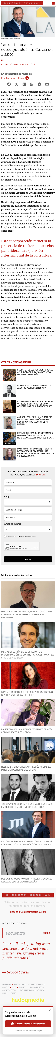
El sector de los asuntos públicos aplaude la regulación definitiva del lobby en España (35, 372)
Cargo (7, 496)
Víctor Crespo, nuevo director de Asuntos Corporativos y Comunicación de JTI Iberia (26, 843)
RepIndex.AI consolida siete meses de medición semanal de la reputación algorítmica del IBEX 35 (35, 435)
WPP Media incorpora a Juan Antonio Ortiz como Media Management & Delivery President (26, 614)
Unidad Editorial (37, 987)
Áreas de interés (12, 523)
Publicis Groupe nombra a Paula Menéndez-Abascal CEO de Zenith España (27, 880)
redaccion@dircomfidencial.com (28, 912)
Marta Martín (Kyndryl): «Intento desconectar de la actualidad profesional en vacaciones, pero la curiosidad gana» (35, 452)
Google (5, 987)
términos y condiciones (26, 536)
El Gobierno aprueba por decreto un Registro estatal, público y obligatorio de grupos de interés (35, 403)
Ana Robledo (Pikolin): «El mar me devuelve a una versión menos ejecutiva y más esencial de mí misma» (34, 420)
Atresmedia (19, 984)
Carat (13, 993)
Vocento (41, 990)
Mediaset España (35, 984)
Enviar (28, 559)
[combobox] (20, 933)
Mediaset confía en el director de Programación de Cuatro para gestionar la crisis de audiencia (27, 654)
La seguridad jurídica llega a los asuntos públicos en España (34, 387)
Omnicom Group (9, 990)
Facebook (6, 984)
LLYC (14, 987)
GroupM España (27, 990)
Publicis (22, 987)
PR (2, 60)
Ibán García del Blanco (12, 78)
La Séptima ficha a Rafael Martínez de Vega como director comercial (27, 730)
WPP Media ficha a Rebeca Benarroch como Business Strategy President (27, 693)
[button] (9, 84)
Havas (4, 993)
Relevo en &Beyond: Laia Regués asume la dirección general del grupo (26, 768)
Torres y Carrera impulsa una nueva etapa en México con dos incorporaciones (27, 805)
